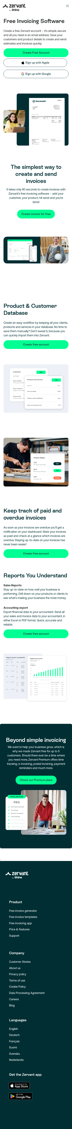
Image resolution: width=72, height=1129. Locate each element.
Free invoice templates (23, 916)
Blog (12, 1005)
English (13, 1028)
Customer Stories (20, 961)
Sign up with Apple (37, 62)
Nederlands (16, 1059)
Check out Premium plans (36, 780)
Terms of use (17, 980)
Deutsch (14, 1035)
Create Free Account (36, 52)
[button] (67, 6)
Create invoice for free (36, 214)
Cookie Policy (17, 986)
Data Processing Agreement (27, 992)
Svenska (14, 1053)
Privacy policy (17, 974)
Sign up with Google (38, 74)
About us (14, 968)
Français (14, 1041)
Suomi (13, 1047)
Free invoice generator (23, 910)
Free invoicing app (20, 923)
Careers (14, 999)
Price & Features (19, 929)
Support (14, 935)
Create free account (36, 344)
